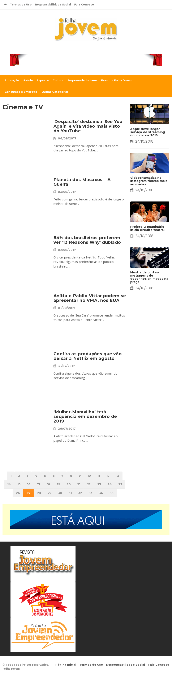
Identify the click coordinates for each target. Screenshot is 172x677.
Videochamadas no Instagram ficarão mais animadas (148, 181)
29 (49, 493)
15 (18, 484)
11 (98, 476)
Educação (12, 80)
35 (111, 493)
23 (99, 484)
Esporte (42, 80)
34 (101, 493)
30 (60, 493)
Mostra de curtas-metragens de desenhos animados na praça (149, 277)
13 (117, 476)
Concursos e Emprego (21, 91)
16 (28, 484)
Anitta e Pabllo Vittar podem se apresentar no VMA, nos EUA (89, 298)
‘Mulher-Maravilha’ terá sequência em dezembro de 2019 (85, 416)
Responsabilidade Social (53, 4)
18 (48, 484)
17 (38, 484)
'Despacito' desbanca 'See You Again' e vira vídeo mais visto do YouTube (87, 126)
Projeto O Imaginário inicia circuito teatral (147, 228)
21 (78, 484)
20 (68, 484)
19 (58, 484)
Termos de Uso (20, 4)
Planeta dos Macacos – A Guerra (82, 182)
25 (120, 484)
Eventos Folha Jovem (116, 80)
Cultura (58, 80)
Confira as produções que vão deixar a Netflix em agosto (87, 356)
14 (9, 484)
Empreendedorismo (82, 80)
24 (110, 484)
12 (107, 476)
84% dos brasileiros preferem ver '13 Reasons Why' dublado (87, 240)
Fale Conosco (84, 4)
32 (80, 493)
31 (70, 493)
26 (18, 493)
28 (39, 493)
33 (90, 493)
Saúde (28, 80)
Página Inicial (65, 664)
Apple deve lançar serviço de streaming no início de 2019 (147, 132)
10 (89, 476)
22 (89, 484)
